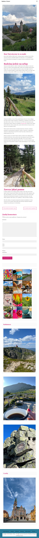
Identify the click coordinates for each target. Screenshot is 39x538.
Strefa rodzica (27, 531)
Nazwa (3, 239)
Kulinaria (17, 531)
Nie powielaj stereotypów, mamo (10, 208)
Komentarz (4, 220)
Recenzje (22, 531)
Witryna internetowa (4, 251)
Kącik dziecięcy (6, 531)
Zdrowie (33, 531)
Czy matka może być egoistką (29, 208)
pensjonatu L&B (23, 123)
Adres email (3, 245)
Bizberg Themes (20, 535)
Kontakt (12, 531)
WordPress (30, 534)
